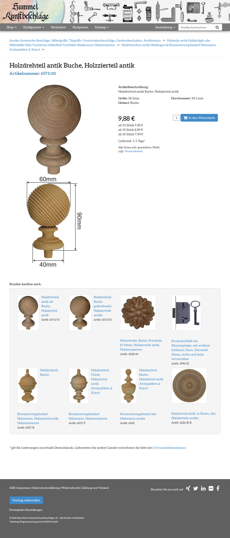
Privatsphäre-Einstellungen (25, 509)
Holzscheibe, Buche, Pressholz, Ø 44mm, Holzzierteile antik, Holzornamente (141, 345)
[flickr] (211, 489)
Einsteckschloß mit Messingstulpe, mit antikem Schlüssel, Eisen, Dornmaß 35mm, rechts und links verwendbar (190, 350)
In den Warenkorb (201, 118)
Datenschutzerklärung (46, 487)
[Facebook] (217, 489)
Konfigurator (32, 27)
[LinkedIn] (203, 489)
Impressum (24, 487)
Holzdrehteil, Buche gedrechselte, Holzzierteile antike (103, 306)
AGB (12, 487)
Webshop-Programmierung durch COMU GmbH (33, 521)
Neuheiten (58, 27)
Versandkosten (133, 151)
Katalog (100, 27)
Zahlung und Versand (95, 487)
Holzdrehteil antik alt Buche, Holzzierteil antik (50, 306)
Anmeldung (164, 27)
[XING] (188, 489)
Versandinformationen (170, 447)
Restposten (80, 27)
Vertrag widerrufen (26, 500)
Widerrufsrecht (70, 487)
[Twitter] (195, 489)
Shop (10, 27)
